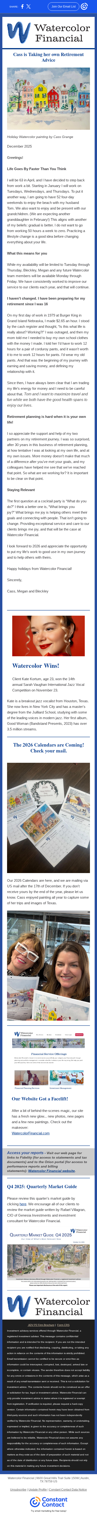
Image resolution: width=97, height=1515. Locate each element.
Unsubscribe (18, 1489)
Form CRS (63, 1325)
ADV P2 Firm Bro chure (41, 1325)
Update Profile (37, 1489)
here (23, 1204)
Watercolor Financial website (51, 1171)
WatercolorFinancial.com (31, 1133)
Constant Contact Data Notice (68, 1489)
